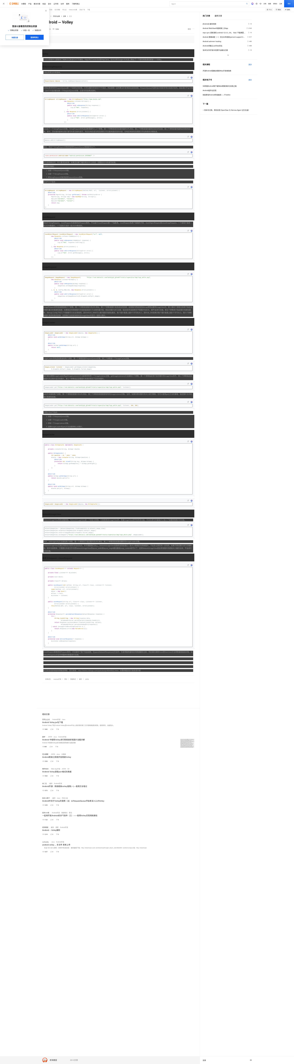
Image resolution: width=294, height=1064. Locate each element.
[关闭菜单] (3, 3)
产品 (29, 4)
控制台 (275, 4)
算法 (65, 679)
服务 (67, 4)
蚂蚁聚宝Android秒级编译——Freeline (216, 95)
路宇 (43, 737)
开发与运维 (56, 16)
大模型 (23, 4)
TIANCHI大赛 (73, 10)
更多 (250, 64)
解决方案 (37, 4)
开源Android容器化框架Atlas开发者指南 (217, 71)
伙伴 (62, 4)
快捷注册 (15, 37)
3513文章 (74, 1060)
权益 (44, 4)
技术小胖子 (46, 798)
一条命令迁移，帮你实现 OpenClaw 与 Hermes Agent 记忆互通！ (226, 110)
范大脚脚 (45, 754)
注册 (280, 4)
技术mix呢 (45, 812)
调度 (56, 827)
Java (63, 719)
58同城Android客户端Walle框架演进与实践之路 (220, 86)
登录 (289, 4)
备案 (269, 4)
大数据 (63, 754)
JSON (87, 679)
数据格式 (73, 679)
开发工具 (65, 798)
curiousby (45, 842)
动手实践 (49, 10)
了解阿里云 (76, 4)
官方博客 (57, 10)
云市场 (56, 4)
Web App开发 (55, 769)
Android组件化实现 (209, 90)
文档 (264, 4)
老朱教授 (53, 1060)
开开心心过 (46, 719)
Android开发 (57, 679)
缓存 (80, 679)
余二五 (44, 783)
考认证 (64, 10)
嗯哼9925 (45, 769)
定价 (49, 4)
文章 (64, 16)
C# (68, 769)
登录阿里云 (35, 37)
